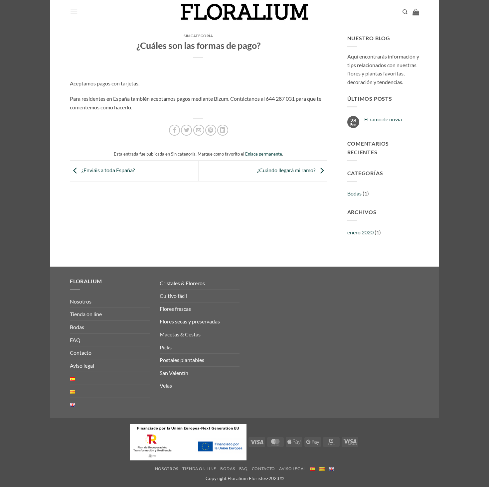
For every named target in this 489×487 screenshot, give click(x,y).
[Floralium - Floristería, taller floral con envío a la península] (245, 12)
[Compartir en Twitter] (186, 130)
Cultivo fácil (173, 296)
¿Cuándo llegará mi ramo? (286, 170)
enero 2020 (360, 232)
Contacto (80, 352)
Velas (166, 385)
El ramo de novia (383, 119)
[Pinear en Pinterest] (210, 130)
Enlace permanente (263, 154)
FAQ (75, 340)
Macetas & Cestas (180, 334)
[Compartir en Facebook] (174, 130)
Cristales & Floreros (182, 283)
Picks (166, 347)
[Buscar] (405, 12)
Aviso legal (82, 365)
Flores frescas (175, 308)
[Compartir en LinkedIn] (222, 130)
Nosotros (80, 301)
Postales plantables (182, 360)
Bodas (354, 193)
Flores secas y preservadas (190, 321)
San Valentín (174, 373)
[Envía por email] (198, 130)
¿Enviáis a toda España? (108, 170)
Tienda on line (86, 314)
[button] (74, 12)
